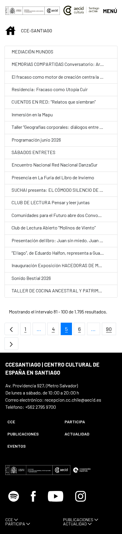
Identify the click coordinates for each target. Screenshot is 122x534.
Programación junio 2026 (36, 139)
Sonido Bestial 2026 (31, 278)
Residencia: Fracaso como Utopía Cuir (50, 89)
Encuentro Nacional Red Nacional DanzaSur (54, 164)
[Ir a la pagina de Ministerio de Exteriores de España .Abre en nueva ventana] (25, 10)
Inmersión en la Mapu (32, 114)
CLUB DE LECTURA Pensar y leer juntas (51, 202)
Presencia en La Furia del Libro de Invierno (53, 177)
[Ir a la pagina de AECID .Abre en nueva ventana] (52, 10)
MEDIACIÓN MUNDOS (32, 51)
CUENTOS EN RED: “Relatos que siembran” (54, 101)
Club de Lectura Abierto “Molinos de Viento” (54, 227)
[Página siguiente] (11, 343)
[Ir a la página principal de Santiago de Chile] (81, 10)
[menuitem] (31, 422)
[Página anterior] (11, 329)
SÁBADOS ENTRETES (33, 152)
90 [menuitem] (111, 330)
